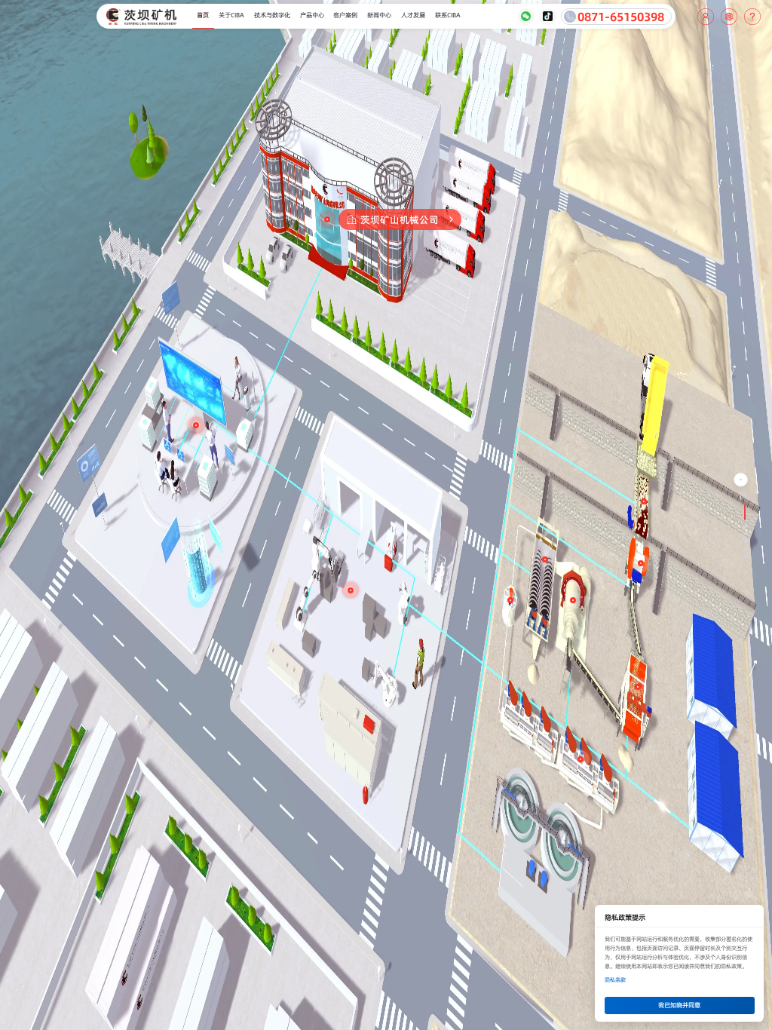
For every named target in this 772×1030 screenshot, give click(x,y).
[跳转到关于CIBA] (746, 533)
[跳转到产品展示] (746, 541)
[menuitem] (203, 17)
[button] (729, 16)
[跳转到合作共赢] (746, 556)
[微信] (525, 16)
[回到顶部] (741, 480)
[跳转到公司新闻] (746, 548)
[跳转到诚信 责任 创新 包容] (746, 526)
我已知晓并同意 (679, 1005)
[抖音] (547, 16)
